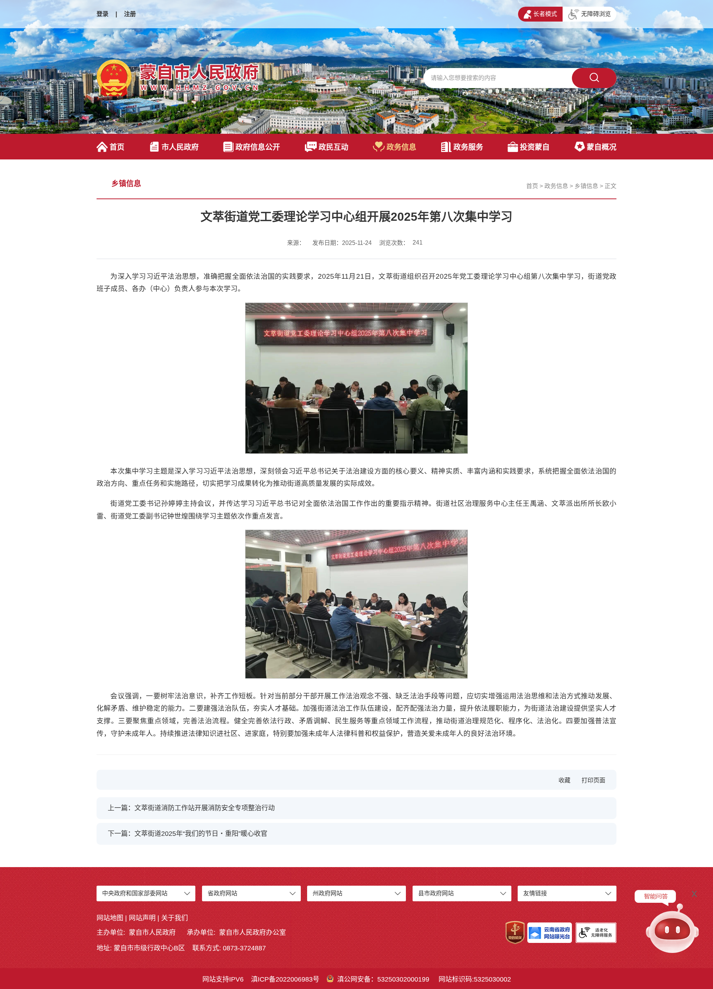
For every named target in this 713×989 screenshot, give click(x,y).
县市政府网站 (436, 893)
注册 (130, 14)
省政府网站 (222, 893)
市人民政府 (180, 147)
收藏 (564, 780)
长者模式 (545, 14)
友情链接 (535, 893)
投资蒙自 (535, 147)
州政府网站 (327, 893)
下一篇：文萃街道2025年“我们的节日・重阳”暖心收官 (187, 833)
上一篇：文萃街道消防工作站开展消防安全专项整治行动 (191, 808)
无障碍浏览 (596, 14)
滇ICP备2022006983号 (285, 979)
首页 (117, 147)
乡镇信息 (586, 186)
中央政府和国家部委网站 (134, 893)
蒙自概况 (601, 147)
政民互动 (333, 147)
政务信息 (401, 147)
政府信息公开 (257, 147)
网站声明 (142, 918)
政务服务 (468, 147)
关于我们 (174, 918)
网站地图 (110, 918)
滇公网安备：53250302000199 (383, 979)
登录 (102, 14)
